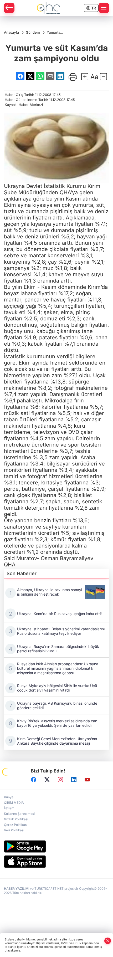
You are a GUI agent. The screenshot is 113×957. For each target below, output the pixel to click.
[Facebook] (33, 779)
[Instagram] (60, 779)
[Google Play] (56, 846)
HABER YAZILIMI (16, 889)
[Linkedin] (74, 779)
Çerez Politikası (15, 825)
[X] (47, 779)
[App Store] (56, 861)
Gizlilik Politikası (16, 819)
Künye (8, 797)
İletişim (9, 808)
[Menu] (104, 8)
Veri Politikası (14, 830)
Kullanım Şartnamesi (19, 814)
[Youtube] (87, 779)
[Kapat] (108, 941)
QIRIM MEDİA (14, 803)
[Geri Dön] (9, 8)
